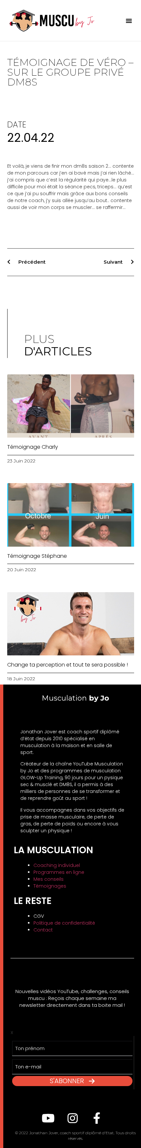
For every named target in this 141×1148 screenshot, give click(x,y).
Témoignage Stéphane (37, 556)
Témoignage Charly (32, 447)
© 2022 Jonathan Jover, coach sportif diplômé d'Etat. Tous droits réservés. (75, 1135)
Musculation (75, 698)
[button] (129, 21)
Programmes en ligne (58, 872)
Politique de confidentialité (64, 923)
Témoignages (49, 886)
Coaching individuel (56, 865)
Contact (43, 930)
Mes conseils (48, 879)
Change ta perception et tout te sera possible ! (67, 664)
